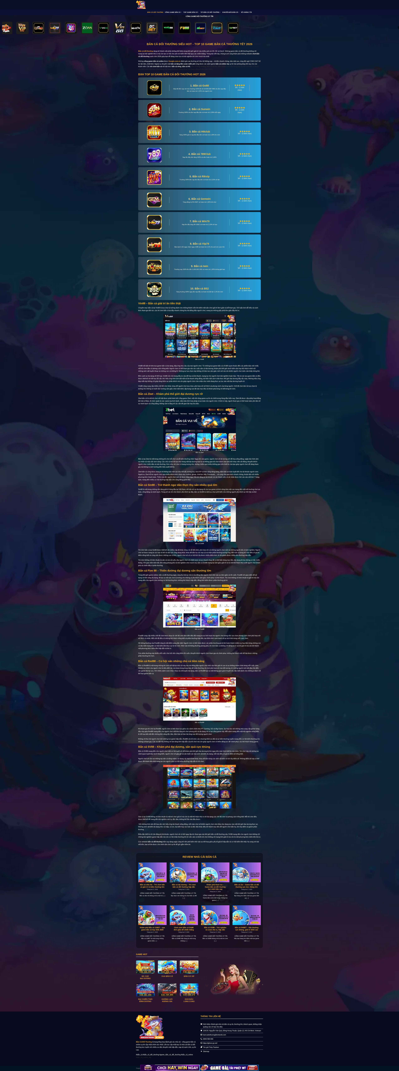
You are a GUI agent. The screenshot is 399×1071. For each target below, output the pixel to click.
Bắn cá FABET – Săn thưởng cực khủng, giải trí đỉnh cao (246, 929)
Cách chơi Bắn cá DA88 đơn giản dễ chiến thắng (184, 929)
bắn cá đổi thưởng (155, 12)
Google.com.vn (174, 61)
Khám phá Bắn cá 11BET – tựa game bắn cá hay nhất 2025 (152, 929)
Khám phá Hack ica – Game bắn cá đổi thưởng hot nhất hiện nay (215, 887)
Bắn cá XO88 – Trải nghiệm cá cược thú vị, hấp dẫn (215, 929)
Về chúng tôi (246, 12)
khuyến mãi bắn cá (230, 12)
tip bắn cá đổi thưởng (210, 12)
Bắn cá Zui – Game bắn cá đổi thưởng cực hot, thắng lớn (246, 886)
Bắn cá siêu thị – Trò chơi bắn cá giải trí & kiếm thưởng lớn (152, 886)
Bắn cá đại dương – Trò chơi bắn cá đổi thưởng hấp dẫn (184, 886)
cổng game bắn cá (173, 12)
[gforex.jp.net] (146, 4)
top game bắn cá (190, 12)
